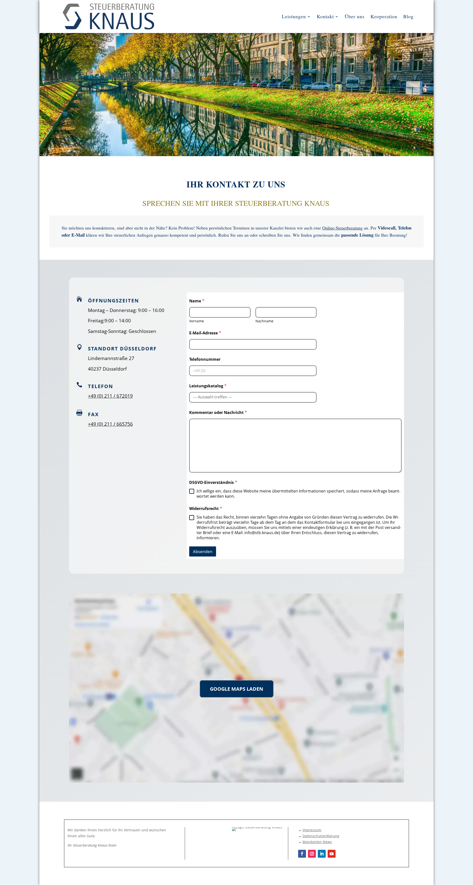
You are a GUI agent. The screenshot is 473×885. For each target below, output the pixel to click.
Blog (408, 16)
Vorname (196, 321)
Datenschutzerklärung (321, 836)
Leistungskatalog (208, 385)
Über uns (355, 16)
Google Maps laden (236, 689)
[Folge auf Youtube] (332, 854)
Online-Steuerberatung (342, 228)
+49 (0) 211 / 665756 (110, 424)
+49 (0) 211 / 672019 (110, 396)
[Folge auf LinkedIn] (322, 854)
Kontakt (325, 16)
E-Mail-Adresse (205, 332)
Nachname (264, 321)
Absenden (202, 551)
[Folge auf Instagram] (312, 854)
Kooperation (384, 16)
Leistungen (294, 16)
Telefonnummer (204, 359)
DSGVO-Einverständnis (213, 482)
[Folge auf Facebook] (302, 854)
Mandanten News (317, 841)
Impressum (312, 830)
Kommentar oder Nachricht (218, 412)
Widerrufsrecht (205, 508)
